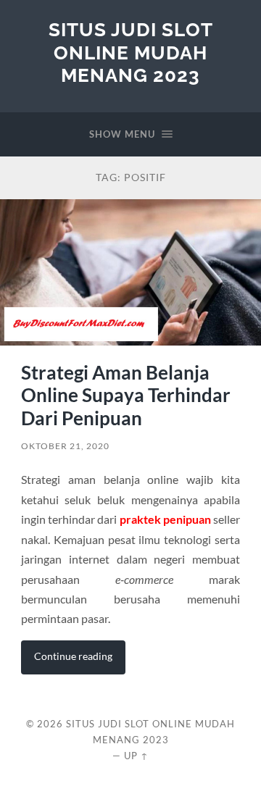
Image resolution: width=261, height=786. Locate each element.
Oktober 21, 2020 (65, 445)
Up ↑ (136, 755)
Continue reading (73, 656)
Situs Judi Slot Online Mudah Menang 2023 (131, 52)
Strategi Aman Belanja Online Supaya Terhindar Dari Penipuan (126, 395)
